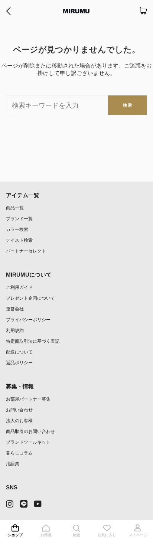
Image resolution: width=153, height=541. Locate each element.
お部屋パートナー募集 (28, 399)
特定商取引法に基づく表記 (32, 341)
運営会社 (15, 309)
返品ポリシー (19, 362)
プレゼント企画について (30, 298)
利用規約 (15, 330)
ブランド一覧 (19, 218)
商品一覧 (15, 208)
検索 (127, 105)
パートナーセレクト (26, 251)
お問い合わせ (19, 410)
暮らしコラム (19, 453)
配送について (19, 352)
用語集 (12, 463)
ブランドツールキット (28, 442)
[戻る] (8, 11)
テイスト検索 (19, 240)
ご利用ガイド (19, 287)
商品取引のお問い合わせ (30, 431)
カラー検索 (17, 229)
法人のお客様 (19, 420)
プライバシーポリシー (28, 319)
